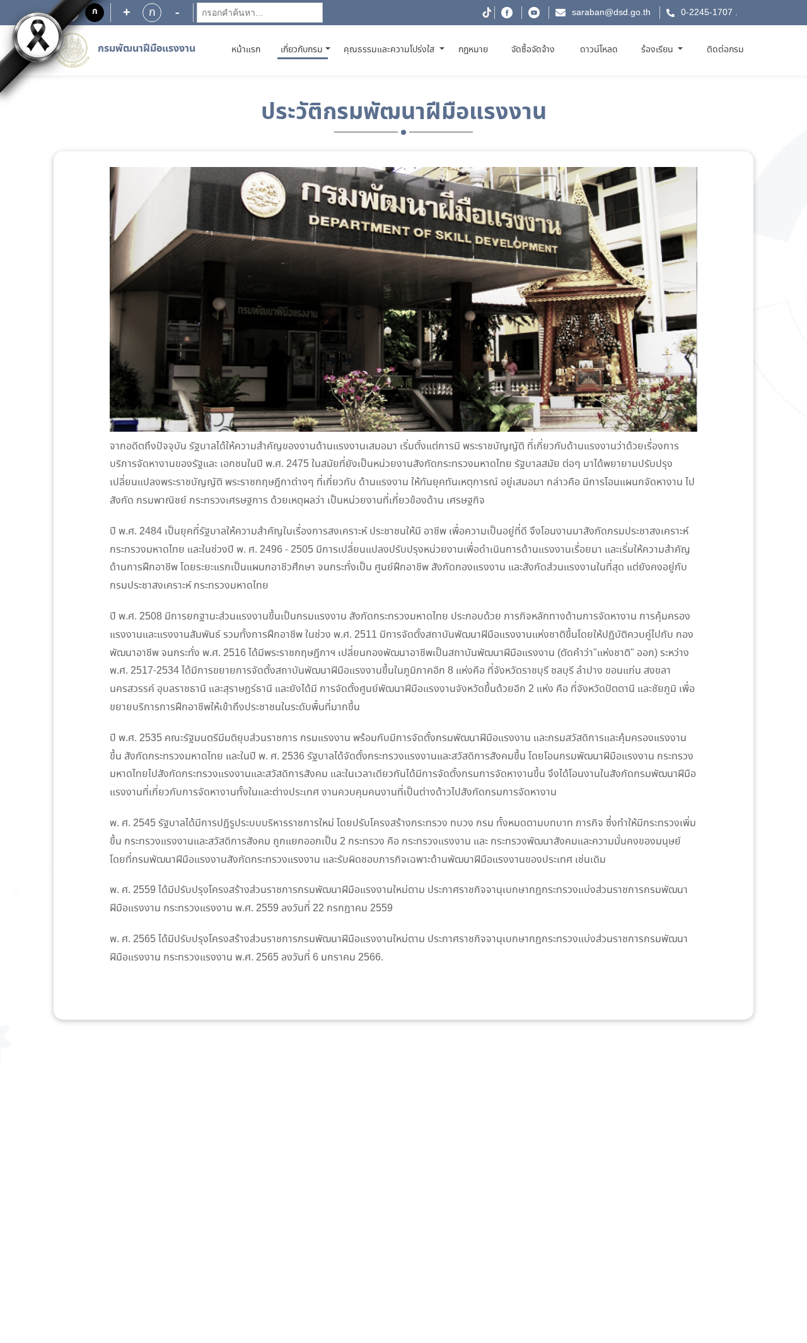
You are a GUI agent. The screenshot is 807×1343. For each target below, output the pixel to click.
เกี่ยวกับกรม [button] (302, 49)
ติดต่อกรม (725, 49)
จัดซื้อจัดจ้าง (533, 49)
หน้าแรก (248, 49)
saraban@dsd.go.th (611, 12)
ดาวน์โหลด (599, 49)
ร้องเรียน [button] (658, 49)
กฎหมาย (473, 49)
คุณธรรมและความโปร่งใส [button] (390, 49)
